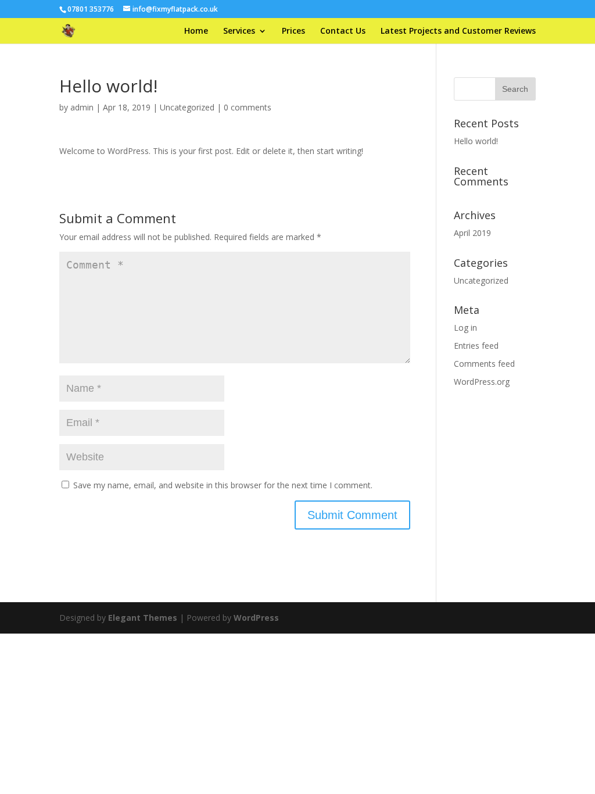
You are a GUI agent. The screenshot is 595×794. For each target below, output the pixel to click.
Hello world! (476, 140)
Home (196, 31)
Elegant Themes (142, 617)
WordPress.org (482, 381)
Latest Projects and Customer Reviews (458, 31)
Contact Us (342, 31)
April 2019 (472, 232)
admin (82, 107)
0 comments (247, 107)
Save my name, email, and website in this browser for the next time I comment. (222, 485)
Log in (465, 327)
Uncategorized (187, 107)
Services (239, 31)
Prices (293, 31)
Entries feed (476, 345)
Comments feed (484, 363)
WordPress (256, 617)
